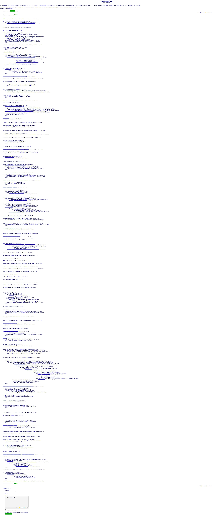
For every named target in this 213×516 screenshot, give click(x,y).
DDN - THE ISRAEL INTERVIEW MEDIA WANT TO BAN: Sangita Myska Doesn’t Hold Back (18, 459)
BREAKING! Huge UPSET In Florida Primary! (10, 133)
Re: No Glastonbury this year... (10, 191)
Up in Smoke (5, 102)
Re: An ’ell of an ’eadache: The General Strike (12, 389)
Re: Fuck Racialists (10, 114)
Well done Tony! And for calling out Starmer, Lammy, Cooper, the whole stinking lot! (20, 37)
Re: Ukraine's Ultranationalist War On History (12, 96)
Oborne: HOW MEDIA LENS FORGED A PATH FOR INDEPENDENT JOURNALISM (16, 349)
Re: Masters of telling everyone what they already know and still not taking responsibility (21, 57)
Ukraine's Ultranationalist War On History (9, 95)
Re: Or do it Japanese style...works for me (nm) (26, 61)
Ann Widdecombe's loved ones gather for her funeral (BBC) (12, 405)
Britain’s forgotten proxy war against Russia (10, 187)
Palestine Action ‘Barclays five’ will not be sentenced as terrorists (13, 21)
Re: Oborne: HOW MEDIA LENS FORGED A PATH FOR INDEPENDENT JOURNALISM (19, 350)
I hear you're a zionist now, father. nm (20, 380)
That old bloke (5, 472)
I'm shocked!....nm (10, 441)
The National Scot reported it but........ (15, 39)
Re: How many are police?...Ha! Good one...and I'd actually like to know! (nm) (19, 334)
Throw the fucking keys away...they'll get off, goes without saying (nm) (18, 85)
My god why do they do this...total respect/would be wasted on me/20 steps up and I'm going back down (19, 78)
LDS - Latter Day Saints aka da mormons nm (16, 193)
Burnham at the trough (6, 182)
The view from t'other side (9, 207)
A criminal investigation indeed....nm (11, 55)
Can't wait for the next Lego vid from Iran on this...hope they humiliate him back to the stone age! (18, 454)
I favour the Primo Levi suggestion (17, 63)
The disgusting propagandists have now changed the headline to (15, 152)
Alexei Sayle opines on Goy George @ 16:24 (10, 425)
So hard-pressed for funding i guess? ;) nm (12, 126)
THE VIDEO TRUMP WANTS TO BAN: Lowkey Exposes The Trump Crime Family (16, 149)
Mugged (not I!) (5, 456)
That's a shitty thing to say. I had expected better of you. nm (45, 373)
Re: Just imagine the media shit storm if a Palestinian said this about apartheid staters (21, 176)
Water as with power (6, 118)
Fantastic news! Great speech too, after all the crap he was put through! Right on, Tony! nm (19, 41)
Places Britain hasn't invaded (7, 306)
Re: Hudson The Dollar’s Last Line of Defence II (12, 396)
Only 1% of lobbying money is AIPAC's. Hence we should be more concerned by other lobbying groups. (25, 362)
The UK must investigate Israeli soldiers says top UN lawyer (12, 84)
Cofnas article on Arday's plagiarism (8, 105)
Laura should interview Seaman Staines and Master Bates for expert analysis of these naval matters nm (21, 224)
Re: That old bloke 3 (10, 474)
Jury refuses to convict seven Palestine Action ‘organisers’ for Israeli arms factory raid (16, 137)
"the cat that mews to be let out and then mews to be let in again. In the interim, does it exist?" (20, 244)
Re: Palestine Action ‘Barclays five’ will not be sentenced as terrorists (16, 22)
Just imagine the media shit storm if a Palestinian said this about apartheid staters (18, 175)
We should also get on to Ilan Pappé (19, 364)
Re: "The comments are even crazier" (15, 208)
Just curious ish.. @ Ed (13, 447)
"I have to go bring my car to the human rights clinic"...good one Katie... (14, 81)
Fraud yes (8, 298)
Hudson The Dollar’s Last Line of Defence (9, 395)
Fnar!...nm (11, 333)
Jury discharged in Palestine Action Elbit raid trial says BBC (12, 151)
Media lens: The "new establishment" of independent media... (15, 352)
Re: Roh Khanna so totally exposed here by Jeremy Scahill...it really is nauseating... (18, 219)
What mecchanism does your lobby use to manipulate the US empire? (27, 365)
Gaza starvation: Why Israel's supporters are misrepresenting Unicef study (15, 255)
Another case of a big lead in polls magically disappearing (12, 439)
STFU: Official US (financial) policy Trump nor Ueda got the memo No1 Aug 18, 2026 (16, 122)
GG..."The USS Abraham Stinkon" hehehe (9, 260)
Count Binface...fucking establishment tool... (10, 323)
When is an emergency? (6, 258)
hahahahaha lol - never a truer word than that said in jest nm (16, 332)
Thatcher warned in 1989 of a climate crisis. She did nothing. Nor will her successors (16, 311)
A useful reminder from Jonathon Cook (20, 382)
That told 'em (7, 446)
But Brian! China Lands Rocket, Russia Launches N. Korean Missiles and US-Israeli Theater (18, 44)
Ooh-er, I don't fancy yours (7, 279)
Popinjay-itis (22, 367)
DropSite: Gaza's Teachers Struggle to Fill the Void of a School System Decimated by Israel (17, 130)
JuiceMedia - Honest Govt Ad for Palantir (9, 328)
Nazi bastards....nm (8, 69)
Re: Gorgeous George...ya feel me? (10, 141)
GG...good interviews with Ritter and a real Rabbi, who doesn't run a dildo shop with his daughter (18, 386)
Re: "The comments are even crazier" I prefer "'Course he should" (24, 210)
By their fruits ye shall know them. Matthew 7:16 (19, 381)
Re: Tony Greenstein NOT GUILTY (12, 38)
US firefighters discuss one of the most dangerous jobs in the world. (13, 287)
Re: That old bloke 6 (19, 477)
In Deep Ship (5, 338)
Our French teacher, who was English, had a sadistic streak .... (22, 71)
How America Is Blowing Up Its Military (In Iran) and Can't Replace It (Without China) (16, 263)
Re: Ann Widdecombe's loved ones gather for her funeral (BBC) (15, 406)
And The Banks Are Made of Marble (10, 48)
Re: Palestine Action (8, 345)
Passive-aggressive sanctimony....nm (44, 374)
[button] (16, 507)
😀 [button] (19, 507)
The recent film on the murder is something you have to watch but (22, 58)
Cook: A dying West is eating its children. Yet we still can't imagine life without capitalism (17, 481)
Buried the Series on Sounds (9, 157)
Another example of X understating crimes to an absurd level (12, 420)
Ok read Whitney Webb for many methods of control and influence (33, 368)
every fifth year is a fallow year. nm (10, 190)
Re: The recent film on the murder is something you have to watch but (25, 59)
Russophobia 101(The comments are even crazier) (11, 203)
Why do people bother (41, 379)
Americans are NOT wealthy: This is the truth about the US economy (14, 271)
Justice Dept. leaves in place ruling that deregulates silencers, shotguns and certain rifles (17, 320)
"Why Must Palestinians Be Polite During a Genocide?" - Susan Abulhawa (14, 357)
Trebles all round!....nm (8, 183)
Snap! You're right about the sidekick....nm (16, 427)
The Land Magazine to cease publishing (9, 89)
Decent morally (7, 460)
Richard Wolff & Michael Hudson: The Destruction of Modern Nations (14, 412)
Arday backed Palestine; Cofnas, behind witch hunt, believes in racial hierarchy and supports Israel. (23, 112)
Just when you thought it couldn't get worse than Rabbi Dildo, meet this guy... (15, 76)
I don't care (13, 300)
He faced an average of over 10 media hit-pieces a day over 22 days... (16, 301)
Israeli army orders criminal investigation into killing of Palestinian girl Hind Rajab (16, 54)
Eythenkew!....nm (12, 70)
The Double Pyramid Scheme (7, 161)
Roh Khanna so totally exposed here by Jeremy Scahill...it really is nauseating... (15, 218)
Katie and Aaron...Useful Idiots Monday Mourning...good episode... (13, 215)
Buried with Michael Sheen (7, 156)
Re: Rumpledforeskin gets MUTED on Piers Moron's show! (14, 316)
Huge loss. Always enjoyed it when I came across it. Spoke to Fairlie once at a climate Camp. (20, 90)
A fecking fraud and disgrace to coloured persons (13, 297)
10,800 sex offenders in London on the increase (10, 331)
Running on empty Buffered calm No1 (9, 30)
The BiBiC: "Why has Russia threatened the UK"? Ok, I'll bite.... (13, 172)
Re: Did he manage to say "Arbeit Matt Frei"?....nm (15, 229)
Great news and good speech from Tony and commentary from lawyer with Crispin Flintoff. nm (20, 36)
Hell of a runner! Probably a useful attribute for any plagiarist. (14, 106)
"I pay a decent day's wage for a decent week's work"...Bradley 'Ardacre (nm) (24, 392)
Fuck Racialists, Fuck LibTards (10, 113)
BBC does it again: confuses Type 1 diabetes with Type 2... (12, 125)
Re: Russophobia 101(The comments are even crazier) (13, 204)
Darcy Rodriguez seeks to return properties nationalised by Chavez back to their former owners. (18, 268)
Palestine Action (5, 344)
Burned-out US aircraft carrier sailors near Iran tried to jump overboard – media (15, 436)
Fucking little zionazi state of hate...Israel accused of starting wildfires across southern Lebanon (18, 431)
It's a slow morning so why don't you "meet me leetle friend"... (12, 164)
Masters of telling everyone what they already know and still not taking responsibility (18, 56)
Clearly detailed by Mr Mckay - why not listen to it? (17, 299)
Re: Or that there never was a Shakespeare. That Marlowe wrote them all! (23, 246)
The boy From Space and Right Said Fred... (10, 68)
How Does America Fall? (7, 415)
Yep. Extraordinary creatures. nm (19, 247)
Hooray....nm (7, 35)
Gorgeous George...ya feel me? (8, 140)
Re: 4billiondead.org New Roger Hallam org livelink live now (14, 198)
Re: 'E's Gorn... (7, 293)
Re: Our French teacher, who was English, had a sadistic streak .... (24, 72)
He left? (37, 375)
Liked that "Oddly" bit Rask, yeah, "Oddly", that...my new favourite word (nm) (19, 34)
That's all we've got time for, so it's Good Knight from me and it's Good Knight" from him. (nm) (24, 142)
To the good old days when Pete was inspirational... (11, 47)
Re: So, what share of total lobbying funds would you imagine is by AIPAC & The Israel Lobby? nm (23, 361)
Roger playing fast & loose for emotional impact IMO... (18, 200)
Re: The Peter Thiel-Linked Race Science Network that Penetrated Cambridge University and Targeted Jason (24, 108)
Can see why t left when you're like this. (40, 372)
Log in (11, 497)
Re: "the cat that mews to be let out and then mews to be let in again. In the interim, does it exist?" (23, 249)
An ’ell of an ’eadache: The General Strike (9, 388)
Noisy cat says (16, 248)
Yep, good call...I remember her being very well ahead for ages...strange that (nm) (18, 440)
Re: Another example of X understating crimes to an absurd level (15, 421)
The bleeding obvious (28, 369)
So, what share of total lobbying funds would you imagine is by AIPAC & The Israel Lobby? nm (20, 360)
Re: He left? (40, 376)
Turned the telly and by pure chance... (9, 228)
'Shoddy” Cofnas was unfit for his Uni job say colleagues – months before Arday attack (19, 111)
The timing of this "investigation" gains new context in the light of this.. (16, 64)
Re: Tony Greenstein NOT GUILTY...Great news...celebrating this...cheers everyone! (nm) (19, 40)
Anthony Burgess (5, 243)
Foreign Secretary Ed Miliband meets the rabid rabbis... (11, 445)
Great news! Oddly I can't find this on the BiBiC (12, 33)
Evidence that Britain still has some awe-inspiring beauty (12, 236)
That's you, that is (43, 377)
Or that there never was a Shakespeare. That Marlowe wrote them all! (20, 245)
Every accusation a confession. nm (37, 371)
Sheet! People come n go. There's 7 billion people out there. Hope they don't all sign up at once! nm (52, 378)
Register (14, 497)
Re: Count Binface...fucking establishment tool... (15, 324)
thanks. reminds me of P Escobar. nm (11, 239)
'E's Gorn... (4, 292)
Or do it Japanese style (19, 60)
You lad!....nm (9, 401)
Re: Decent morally (10, 461)
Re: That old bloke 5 (15, 475)
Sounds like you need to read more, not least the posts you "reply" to (29, 366)
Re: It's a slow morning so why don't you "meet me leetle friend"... (15, 165)
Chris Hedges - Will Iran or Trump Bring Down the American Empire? (14, 284)
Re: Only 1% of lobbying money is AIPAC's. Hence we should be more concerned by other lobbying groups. (29, 363)
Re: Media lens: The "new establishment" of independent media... (17, 353)
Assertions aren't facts (32, 370)
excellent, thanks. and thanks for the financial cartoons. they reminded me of (17, 339)
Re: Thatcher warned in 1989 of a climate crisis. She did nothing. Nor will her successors (19, 312)
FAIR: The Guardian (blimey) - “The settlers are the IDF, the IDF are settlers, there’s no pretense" (18, 18)
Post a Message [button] (106, 2)
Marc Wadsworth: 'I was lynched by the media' (10, 146)
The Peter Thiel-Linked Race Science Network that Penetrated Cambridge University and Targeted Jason (22, 107)
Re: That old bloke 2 (8, 473)
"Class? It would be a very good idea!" (22, 466)
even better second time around (12, 426)
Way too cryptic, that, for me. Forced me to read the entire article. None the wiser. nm (21, 23)
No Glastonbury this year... (7, 189)
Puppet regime (5, 451)
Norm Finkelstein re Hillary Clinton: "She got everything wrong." (13, 27)
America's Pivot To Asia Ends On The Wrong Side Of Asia (12, 238)
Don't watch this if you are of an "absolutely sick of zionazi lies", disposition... (15, 233)
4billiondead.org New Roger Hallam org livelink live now (11, 197)
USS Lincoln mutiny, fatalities (7, 400)
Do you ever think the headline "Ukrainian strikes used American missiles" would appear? (17, 469)
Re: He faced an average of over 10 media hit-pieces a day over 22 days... (19, 302)
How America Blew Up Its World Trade (9, 276)
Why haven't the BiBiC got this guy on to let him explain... (12, 174)
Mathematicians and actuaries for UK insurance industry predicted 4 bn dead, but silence (21, 199)
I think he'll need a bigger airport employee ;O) (12, 340)
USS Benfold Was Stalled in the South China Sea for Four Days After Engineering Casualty (17, 223)
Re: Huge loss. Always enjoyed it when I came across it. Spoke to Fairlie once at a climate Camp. (23, 91)
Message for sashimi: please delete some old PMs (11, 252)
